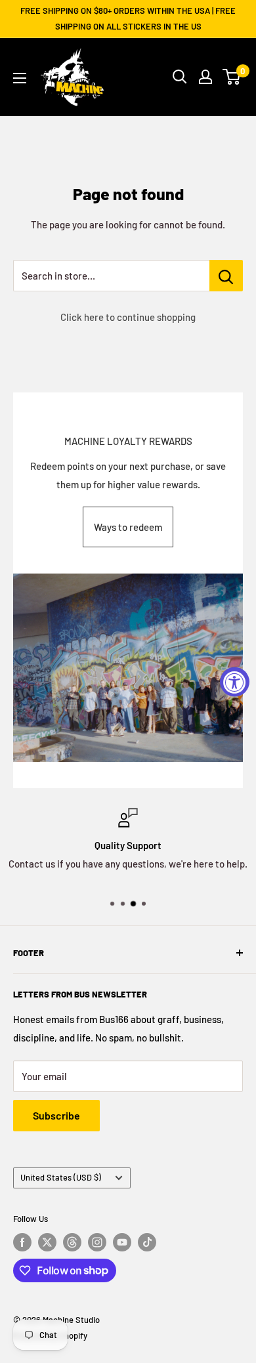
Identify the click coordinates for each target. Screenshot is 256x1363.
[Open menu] (19, 78)
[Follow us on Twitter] (47, 1242)
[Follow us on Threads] (72, 1242)
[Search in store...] (226, 275)
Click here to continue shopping (128, 317)
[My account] (205, 77)
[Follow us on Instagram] (97, 1242)
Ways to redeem (128, 527)
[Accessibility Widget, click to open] (234, 681)
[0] (232, 77)
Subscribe (56, 1115)
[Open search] (180, 77)
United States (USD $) (60, 1177)
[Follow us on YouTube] (122, 1242)
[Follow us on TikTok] (147, 1242)
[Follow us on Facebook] (22, 1242)
